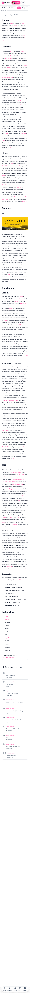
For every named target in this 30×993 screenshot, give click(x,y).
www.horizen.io (10, 673)
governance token (15, 472)
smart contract (12, 166)
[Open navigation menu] (27, 2)
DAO (19, 501)
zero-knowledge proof (11, 400)
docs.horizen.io (10, 699)
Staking (22, 496)
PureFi (22, 447)
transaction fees (17, 484)
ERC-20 (8, 68)
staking (9, 489)
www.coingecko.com (12, 682)
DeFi (24, 35)
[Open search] (23, 2)
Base (15, 26)
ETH (18, 517)
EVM (11, 23)
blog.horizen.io (10, 708)
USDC (4, 517)
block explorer (9, 351)
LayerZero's (14, 479)
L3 (14, 201)
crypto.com (9, 691)
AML (3, 447)
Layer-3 (23, 23)
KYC (6, 447)
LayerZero (23, 133)
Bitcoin (4, 185)
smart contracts (7, 454)
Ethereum (8, 58)
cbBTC (11, 517)
